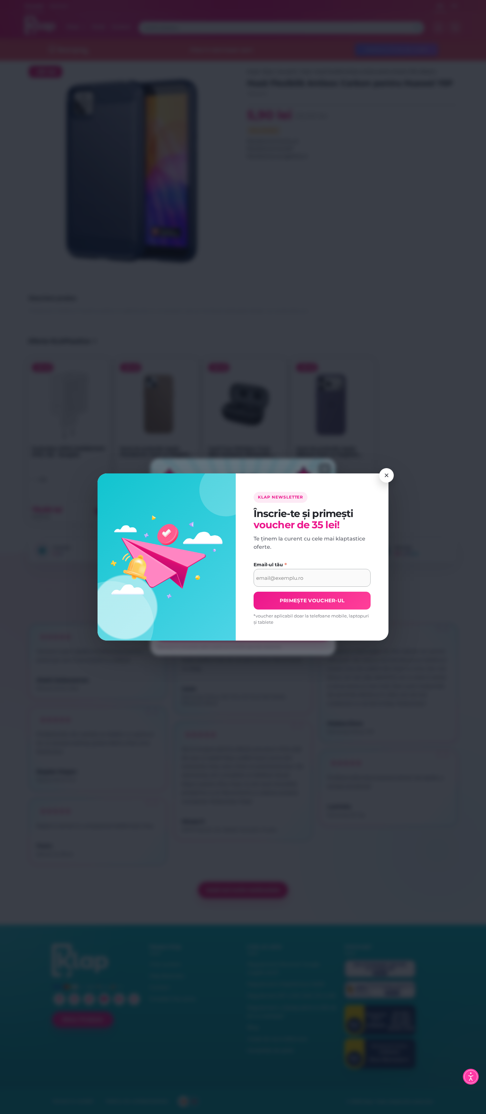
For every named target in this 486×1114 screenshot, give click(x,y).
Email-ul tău (270, 565)
